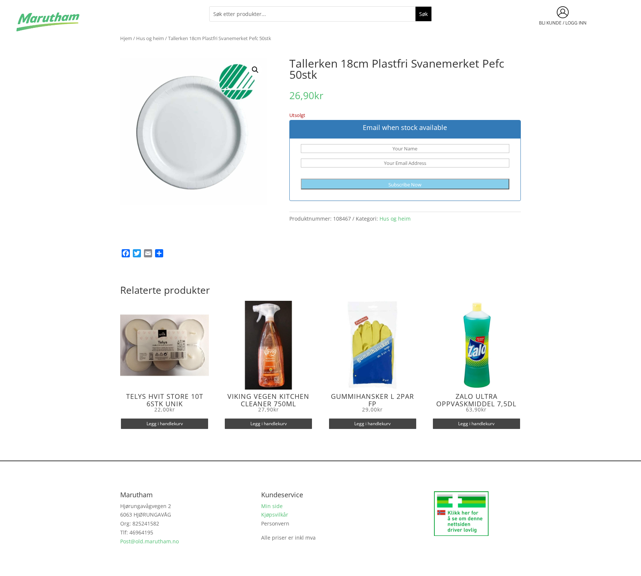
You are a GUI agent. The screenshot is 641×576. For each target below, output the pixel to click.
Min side (272, 506)
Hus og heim (150, 38)
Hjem (126, 38)
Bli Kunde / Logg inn (562, 23)
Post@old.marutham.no (149, 541)
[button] (255, 70)
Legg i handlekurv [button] (165, 423)
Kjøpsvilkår (274, 514)
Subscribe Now (404, 184)
